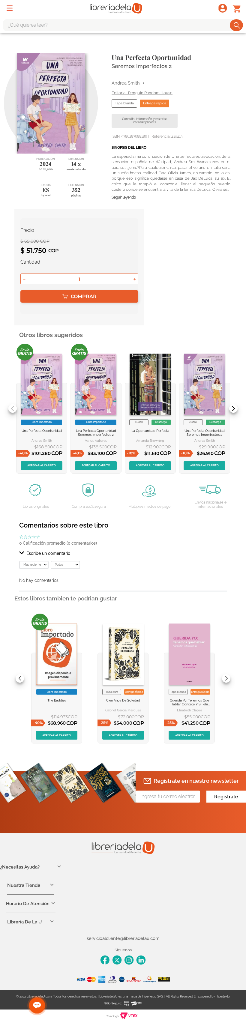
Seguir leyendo (124, 197)
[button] (123, 553)
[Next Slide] (233, 408)
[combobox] (123, 25)
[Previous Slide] (12, 408)
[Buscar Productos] (236, 25)
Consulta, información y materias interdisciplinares (144, 120)
